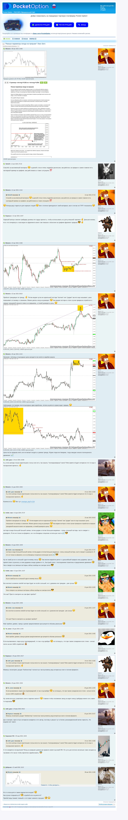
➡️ (33, 38)
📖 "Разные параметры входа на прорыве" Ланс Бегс (23, 44)
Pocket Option (6, 806)
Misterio (10, 517)
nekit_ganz (11, 492)
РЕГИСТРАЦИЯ (65, 25)
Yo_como (10, 688)
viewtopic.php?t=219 (28, 501)
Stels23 (10, 195)
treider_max (11, 550)
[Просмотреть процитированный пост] (19, 195)
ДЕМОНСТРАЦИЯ (42, 25)
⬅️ (25, 38)
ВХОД (83, 25)
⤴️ (16, 38)
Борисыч (10, 713)
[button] (5, 83)
